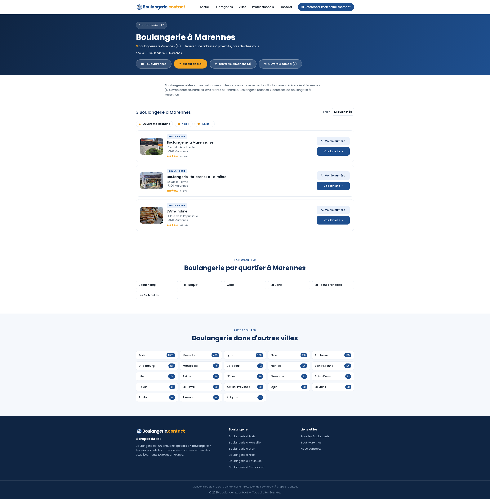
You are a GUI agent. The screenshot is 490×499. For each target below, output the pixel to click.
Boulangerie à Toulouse (245, 461)
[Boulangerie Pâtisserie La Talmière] (151, 180)
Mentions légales (203, 486)
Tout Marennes (155, 64)
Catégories (224, 7)
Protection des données (258, 486)
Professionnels (263, 7)
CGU (218, 486)
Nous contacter (312, 449)
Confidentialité (232, 486)
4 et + (185, 124)
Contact (286, 7)
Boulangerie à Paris (242, 436)
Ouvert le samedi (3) (282, 64)
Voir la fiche (332, 151)
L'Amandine (177, 211)
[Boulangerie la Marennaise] (151, 146)
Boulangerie (164, 7)
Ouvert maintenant (156, 124)
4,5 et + (206, 124)
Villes (242, 7)
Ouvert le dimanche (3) (235, 64)
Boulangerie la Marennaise (190, 142)
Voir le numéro (335, 141)
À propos (280, 486)
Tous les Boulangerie (315, 436)
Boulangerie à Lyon (242, 449)
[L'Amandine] (151, 215)
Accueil (205, 7)
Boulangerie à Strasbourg (246, 467)
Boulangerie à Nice (242, 455)
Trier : (327, 112)
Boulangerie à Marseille (245, 442)
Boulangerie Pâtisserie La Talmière (196, 176)
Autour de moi (192, 64)
